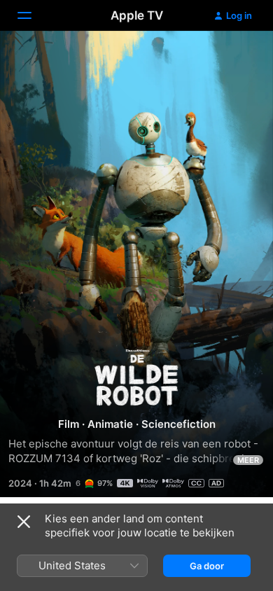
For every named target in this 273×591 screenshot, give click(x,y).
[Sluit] (24, 521)
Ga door (207, 565)
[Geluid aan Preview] (235, 58)
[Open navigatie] (33, 15)
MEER (248, 460)
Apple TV (137, 15)
